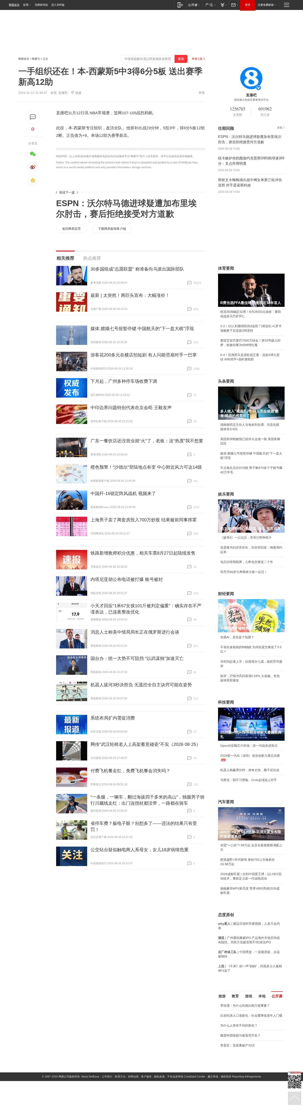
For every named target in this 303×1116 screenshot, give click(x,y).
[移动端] (180, 5)
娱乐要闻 (226, 494)
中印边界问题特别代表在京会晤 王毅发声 (131, 407)
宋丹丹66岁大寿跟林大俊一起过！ (243, 572)
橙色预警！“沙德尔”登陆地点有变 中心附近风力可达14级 (146, 467)
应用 (25, 4)
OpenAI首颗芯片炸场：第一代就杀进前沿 (248, 745)
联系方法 (120, 1076)
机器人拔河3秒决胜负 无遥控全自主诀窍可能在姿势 (141, 684)
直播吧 (63, 93)
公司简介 (107, 1076)
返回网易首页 (71, 228)
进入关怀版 (58, 4)
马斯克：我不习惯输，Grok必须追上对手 (248, 780)
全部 (279, 127)
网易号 (36, 58)
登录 (247, 4)
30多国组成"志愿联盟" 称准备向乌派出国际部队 (137, 269)
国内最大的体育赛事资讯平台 (251, 99)
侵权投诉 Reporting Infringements (241, 1076)
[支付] (223, 5)
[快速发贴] (33, 117)
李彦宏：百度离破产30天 (237, 1045)
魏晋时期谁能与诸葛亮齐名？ (240, 1035)
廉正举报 (213, 1076)
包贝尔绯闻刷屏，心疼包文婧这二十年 (246, 562)
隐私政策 (159, 1076)
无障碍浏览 (41, 4)
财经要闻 (226, 594)
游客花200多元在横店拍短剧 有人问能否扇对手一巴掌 (144, 354)
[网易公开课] (194, 5)
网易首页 (14, 4)
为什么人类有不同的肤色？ (239, 1025)
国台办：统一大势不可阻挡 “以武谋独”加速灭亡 (137, 658)
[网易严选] (210, 5)
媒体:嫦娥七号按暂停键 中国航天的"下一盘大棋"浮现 (142, 328)
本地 (262, 996)
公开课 (277, 996)
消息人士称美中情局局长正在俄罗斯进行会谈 (135, 632)
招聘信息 (133, 1076)
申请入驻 (197, 59)
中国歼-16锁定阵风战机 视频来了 (123, 493)
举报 (202, 92)
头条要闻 (226, 381)
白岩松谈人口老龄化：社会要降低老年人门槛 (251, 1015)
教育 (235, 996)
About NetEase (90, 1076)
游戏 (248, 996)
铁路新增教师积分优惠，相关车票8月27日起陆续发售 (143, 553)
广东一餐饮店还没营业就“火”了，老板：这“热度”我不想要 (147, 440)
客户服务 (146, 1076)
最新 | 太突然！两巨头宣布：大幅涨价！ (130, 295)
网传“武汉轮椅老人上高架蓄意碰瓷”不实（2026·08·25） (146, 744)
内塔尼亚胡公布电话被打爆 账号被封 (127, 579)
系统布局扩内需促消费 (113, 718)
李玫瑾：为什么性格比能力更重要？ (245, 1005)
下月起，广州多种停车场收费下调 (124, 381)
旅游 (222, 996)
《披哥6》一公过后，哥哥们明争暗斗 (246, 537)
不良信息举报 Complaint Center (186, 1076)
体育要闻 (226, 268)
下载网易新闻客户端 (112, 228)
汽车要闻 (226, 802)
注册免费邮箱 (266, 4)
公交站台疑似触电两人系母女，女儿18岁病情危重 (140, 849)
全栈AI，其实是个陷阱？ (237, 637)
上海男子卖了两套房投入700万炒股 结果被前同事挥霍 (144, 519)
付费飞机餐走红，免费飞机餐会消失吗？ (130, 770)
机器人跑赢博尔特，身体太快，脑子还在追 (249, 770)
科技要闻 (226, 702)
